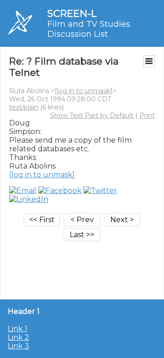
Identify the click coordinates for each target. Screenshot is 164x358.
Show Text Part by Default (91, 115)
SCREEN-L (72, 13)
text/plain (23, 107)
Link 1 (17, 328)
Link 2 (18, 337)
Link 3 (18, 346)
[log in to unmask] (84, 91)
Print (147, 115)
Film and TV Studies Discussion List (88, 29)
